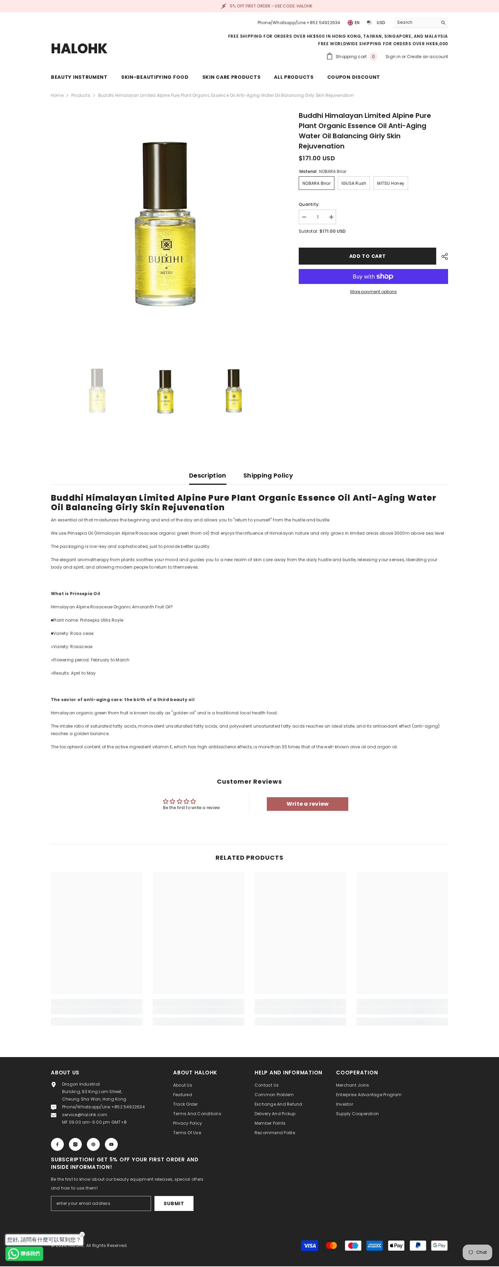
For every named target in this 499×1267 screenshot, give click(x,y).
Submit (174, 1203)
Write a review (308, 804)
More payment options (373, 292)
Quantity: (309, 204)
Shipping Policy (268, 475)
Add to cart (367, 256)
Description (207, 475)
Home (57, 95)
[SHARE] (442, 256)
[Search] (421, 22)
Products (80, 95)
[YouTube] (111, 1144)
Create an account (427, 56)
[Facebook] (57, 1144)
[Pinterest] (93, 1144)
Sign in (394, 56)
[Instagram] (75, 1144)
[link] (97, 1010)
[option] (165, 224)
